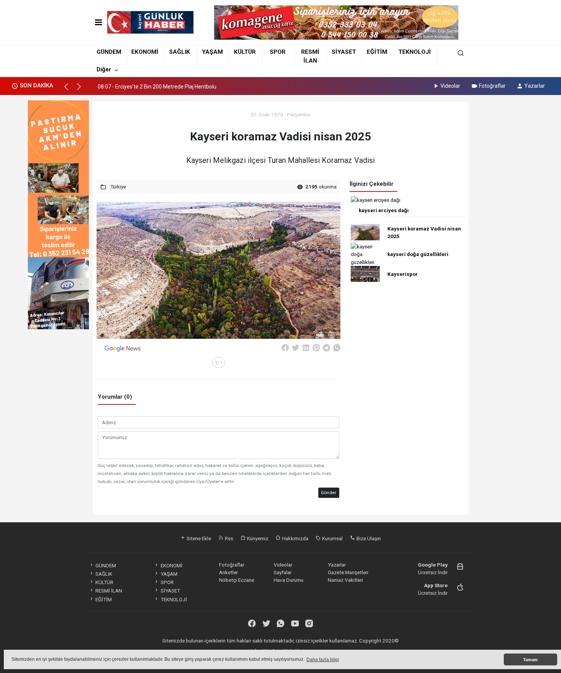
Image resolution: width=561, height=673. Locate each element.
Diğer (104, 69)
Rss (228, 538)
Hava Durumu (288, 580)
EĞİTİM (377, 51)
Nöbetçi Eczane (236, 580)
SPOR (277, 51)
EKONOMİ (144, 51)
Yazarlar (534, 86)
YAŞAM (212, 51)
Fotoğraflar (492, 86)
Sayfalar (283, 572)
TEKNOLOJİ (414, 51)
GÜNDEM (109, 51)
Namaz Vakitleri (345, 580)
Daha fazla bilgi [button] (322, 659)
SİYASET (344, 51)
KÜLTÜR (245, 51)
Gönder (328, 492)
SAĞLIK (179, 51)
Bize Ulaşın (368, 538)
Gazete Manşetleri (348, 572)
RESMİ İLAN (108, 591)
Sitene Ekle (198, 538)
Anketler (228, 572)
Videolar (450, 86)
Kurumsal (332, 538)
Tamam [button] (530, 659)
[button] (69, 90)
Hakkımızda (294, 538)
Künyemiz (257, 538)
